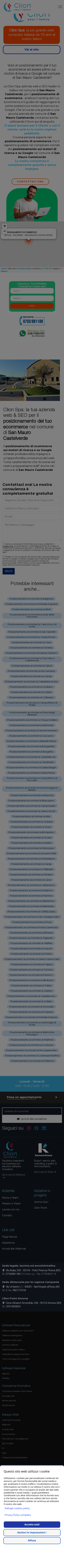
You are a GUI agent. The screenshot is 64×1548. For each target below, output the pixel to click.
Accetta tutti (31, 1524)
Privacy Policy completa (18, 1515)
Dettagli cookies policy (17, 1508)
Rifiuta (32, 1540)
